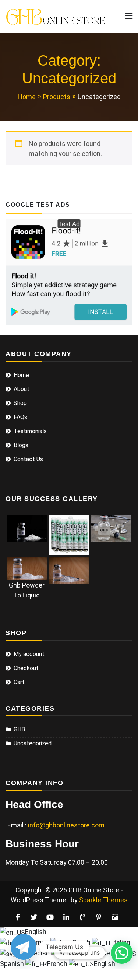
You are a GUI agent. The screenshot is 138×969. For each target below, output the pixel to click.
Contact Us (28, 459)
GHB (19, 729)
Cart (19, 682)
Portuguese (93, 953)
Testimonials (30, 431)
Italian (121, 942)
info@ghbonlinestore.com (66, 825)
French (58, 964)
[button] (122, 953)
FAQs (20, 417)
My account (29, 654)
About (21, 389)
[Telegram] (23, 947)
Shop (20, 403)
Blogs (21, 445)
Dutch (82, 942)
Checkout (26, 668)
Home (21, 375)
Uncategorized (33, 743)
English (35, 931)
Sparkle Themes (103, 900)
